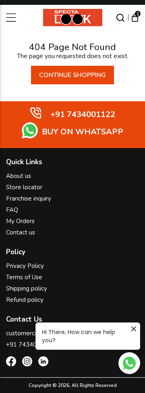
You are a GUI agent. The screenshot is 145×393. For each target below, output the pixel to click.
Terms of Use (24, 277)
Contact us (20, 232)
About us (18, 176)
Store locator (24, 187)
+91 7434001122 (30, 345)
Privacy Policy (25, 266)
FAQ (12, 210)
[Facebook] (11, 362)
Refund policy (25, 300)
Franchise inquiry (28, 198)
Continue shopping (72, 75)
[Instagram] (27, 362)
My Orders (20, 221)
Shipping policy (26, 288)
